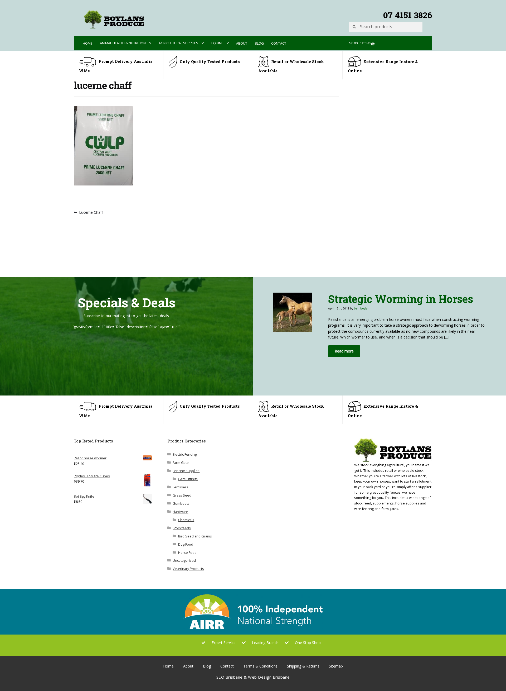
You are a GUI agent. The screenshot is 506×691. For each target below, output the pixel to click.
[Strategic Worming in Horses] (296, 312)
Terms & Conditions (260, 666)
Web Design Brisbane (269, 677)
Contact (278, 43)
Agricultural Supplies (178, 43)
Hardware (180, 511)
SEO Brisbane (230, 677)
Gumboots (181, 503)
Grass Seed (182, 495)
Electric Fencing (185, 454)
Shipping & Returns (303, 666)
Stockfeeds (182, 528)
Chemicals (186, 519)
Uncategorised (184, 560)
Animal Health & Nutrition (123, 43)
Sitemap (336, 666)
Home (88, 43)
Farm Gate (181, 462)
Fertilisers (180, 487)
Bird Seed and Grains (195, 536)
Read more (344, 351)
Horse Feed (187, 552)
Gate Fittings (188, 478)
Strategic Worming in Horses (400, 299)
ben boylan (361, 308)
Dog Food (185, 544)
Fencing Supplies (186, 470)
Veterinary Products (188, 568)
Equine (217, 43)
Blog (259, 43)
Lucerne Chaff (91, 212)
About (241, 43)
